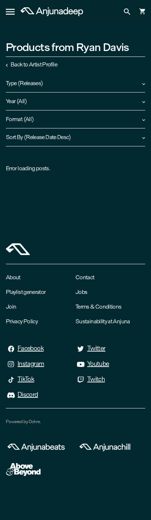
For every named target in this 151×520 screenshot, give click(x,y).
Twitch (96, 379)
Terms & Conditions (98, 306)
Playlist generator (25, 291)
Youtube (98, 364)
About (13, 277)
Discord (28, 394)
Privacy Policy (22, 321)
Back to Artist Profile (34, 64)
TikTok (26, 379)
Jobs (81, 291)
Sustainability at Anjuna (103, 321)
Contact (85, 277)
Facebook (31, 348)
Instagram (31, 364)
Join (11, 306)
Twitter (96, 348)
